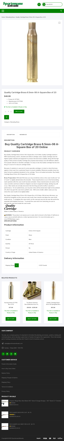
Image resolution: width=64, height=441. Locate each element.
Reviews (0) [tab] (23, 134)
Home (3, 17)
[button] (59, 23)
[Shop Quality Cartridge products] (10, 207)
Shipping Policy (6, 382)
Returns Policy (6, 373)
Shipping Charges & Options (10, 377)
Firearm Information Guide (9, 364)
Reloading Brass (10, 17)
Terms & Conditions (7, 387)
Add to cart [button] (10, 318)
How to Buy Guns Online (8, 368)
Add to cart (19, 111)
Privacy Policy (6, 391)
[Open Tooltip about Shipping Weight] (17, 265)
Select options (32, 318)
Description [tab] (11, 134)
